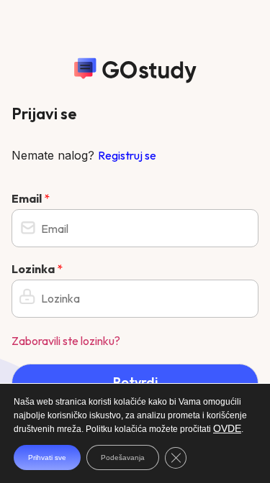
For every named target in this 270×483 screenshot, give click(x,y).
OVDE (227, 428)
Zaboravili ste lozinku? (66, 341)
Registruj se (127, 155)
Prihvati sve (47, 457)
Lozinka (37, 269)
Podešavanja (123, 457)
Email (31, 198)
